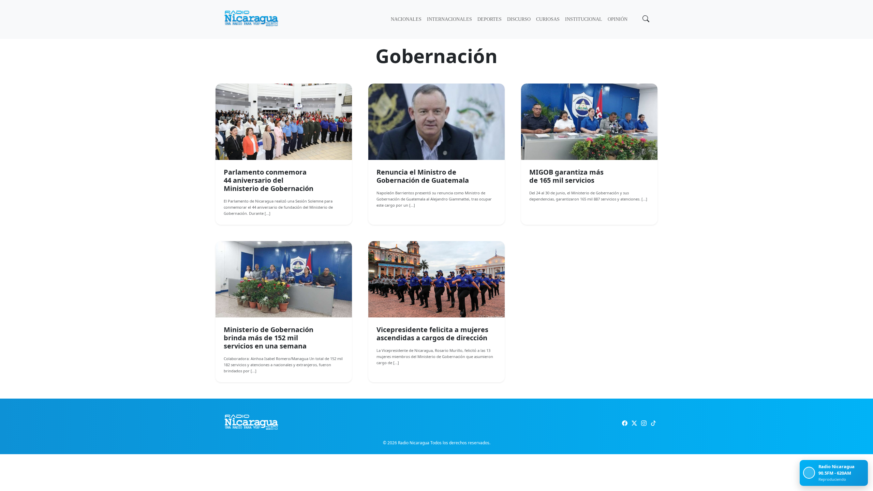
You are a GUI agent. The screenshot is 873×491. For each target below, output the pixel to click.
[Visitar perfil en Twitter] (634, 423)
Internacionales (449, 19)
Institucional (583, 19)
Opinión (617, 19)
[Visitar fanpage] (625, 423)
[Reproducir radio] (809, 473)
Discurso (519, 19)
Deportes (489, 19)
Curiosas (548, 19)
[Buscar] (645, 19)
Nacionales (406, 19)
